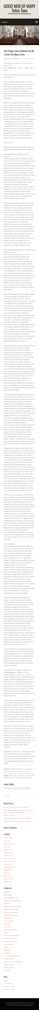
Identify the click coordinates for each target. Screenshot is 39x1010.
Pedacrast (20, 773)
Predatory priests (28, 773)
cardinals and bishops (11, 912)
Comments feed (9, 986)
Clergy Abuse (28, 769)
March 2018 (8, 876)
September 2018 (9, 867)
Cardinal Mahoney (16, 778)
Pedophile (7, 953)
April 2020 (7, 841)
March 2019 (8, 850)
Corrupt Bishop (9, 921)
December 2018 (9, 858)
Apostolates (8, 895)
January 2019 (8, 855)
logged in (15, 788)
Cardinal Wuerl (27, 778)
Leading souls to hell (10, 941)
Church (9, 1005)
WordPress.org (9, 989)
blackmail (7, 903)
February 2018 (8, 879)
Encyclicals (7, 924)
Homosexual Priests (10, 773)
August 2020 (8, 838)
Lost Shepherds (9, 944)
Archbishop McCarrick (11, 898)
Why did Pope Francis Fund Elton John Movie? (18, 821)
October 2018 (8, 864)
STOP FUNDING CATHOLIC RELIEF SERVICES (17, 818)
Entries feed (8, 984)
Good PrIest (8, 927)
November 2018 (9, 861)
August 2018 (8, 870)
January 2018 (8, 882)
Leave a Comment (28, 58)
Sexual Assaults (9, 965)
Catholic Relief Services (11, 915)
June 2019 (7, 847)
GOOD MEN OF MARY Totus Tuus (19, 8)
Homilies (6, 933)
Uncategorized (8, 967)
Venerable (7, 970)
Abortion (6, 892)
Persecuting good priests (12, 956)
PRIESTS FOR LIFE (9, 815)
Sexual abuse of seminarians (13, 962)
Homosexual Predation (23, 771)
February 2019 (8, 852)
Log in (5, 981)
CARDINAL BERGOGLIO (17, 769)
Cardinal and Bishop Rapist (12, 906)
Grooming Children (9, 771)
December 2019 (9, 844)
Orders (6, 947)
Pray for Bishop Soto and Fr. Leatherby (16, 807)
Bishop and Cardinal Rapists (13, 901)
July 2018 (7, 873)
